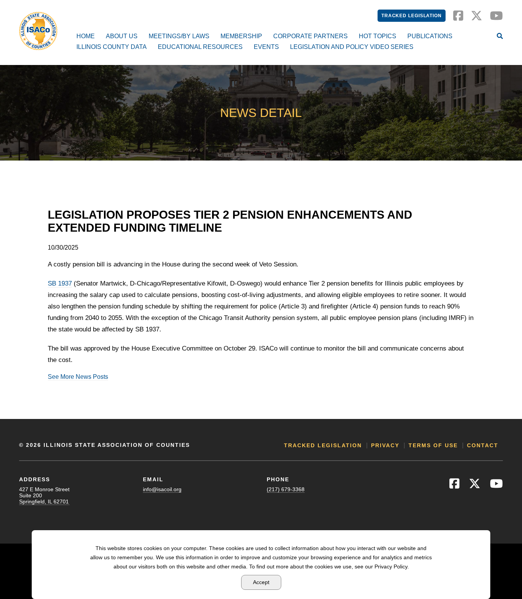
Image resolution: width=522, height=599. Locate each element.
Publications (429, 36)
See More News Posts (78, 376)
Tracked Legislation (411, 15)
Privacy (385, 445)
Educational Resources (200, 47)
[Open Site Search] (500, 37)
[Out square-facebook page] (458, 18)
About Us (122, 36)
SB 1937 (60, 283)
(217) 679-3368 (286, 489)
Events (266, 47)
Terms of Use (433, 445)
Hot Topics (377, 36)
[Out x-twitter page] (476, 18)
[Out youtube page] (496, 18)
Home (85, 36)
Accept (261, 582)
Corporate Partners (310, 36)
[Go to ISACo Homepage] (38, 31)
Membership (241, 36)
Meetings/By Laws (179, 36)
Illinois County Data (111, 47)
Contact (482, 445)
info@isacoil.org (162, 489)
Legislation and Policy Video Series (351, 47)
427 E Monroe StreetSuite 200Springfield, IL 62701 (44, 495)
